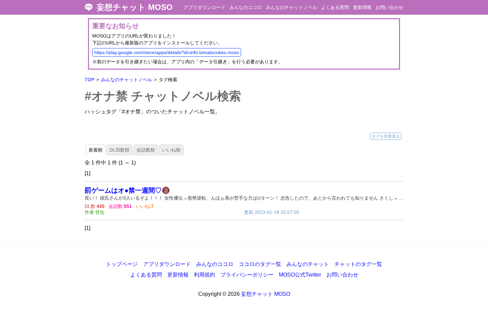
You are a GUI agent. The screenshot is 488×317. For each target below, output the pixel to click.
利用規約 (204, 275)
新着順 (96, 150)
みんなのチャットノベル (291, 7)
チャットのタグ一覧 (358, 264)
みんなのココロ (245, 7)
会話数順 (145, 150)
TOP (89, 79)
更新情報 (362, 7)
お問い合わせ (389, 7)
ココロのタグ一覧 (260, 264)
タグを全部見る (386, 136)
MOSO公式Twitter (300, 275)
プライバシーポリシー (247, 275)
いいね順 (171, 150)
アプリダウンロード (204, 7)
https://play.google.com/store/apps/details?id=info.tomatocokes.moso (166, 52)
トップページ (122, 264)
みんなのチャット (307, 264)
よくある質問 (335, 7)
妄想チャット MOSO (135, 7)
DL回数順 (119, 150)
